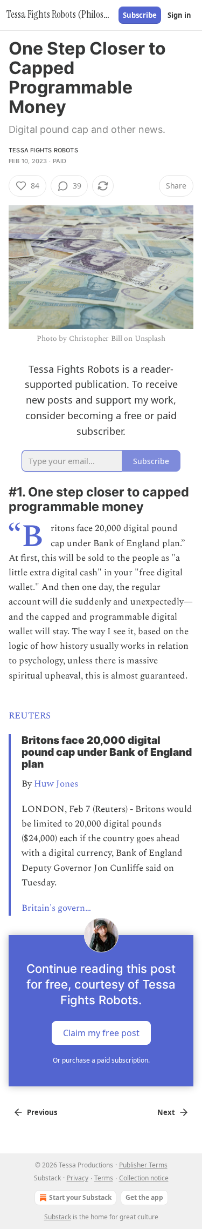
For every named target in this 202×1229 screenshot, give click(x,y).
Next (166, 1112)
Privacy (77, 1178)
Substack (57, 1216)
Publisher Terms (143, 1165)
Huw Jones (56, 784)
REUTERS (30, 716)
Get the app (144, 1197)
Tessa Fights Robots (43, 150)
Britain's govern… (56, 908)
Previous (42, 1112)
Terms (103, 1178)
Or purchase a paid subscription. (101, 1060)
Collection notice (144, 1178)
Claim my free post (101, 1033)
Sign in (179, 15)
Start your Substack (80, 1197)
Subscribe (140, 15)
